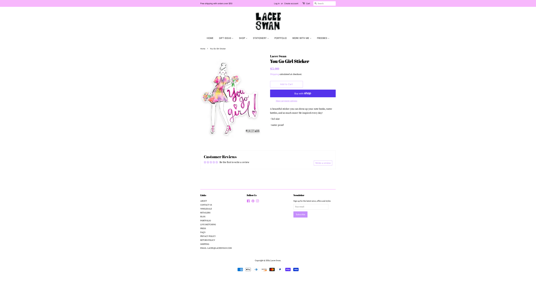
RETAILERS (205, 212)
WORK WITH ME (301, 38)
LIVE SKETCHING (208, 224)
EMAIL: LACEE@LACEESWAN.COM (216, 248)
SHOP (242, 38)
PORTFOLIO (280, 38)
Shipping (274, 74)
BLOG (202, 216)
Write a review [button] (323, 163)
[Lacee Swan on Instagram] (257, 201)
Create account (291, 3)
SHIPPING (204, 244)
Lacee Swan (276, 260)
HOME (210, 38)
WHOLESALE (206, 208)
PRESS (203, 228)
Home (202, 49)
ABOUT (203, 201)
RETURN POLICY (207, 240)
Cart (308, 3)
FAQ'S (202, 232)
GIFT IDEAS (225, 38)
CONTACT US (206, 204)
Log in (277, 3)
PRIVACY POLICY (208, 236)
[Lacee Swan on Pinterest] (252, 201)
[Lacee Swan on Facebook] (248, 201)
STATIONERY (260, 38)
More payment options (286, 100)
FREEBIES (322, 38)
